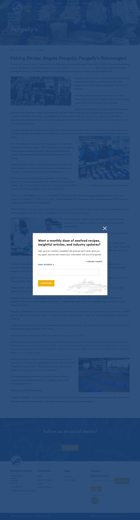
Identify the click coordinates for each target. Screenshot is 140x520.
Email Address (46, 264)
